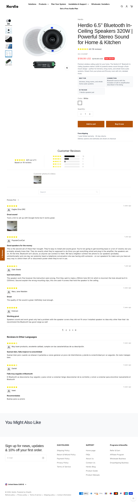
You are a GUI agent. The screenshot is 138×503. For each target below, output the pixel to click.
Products (42, 4)
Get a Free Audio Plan (69, 8)
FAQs (88, 454)
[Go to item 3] (8, 39)
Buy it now (119, 124)
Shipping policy (49, 495)
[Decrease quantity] (81, 114)
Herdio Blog (91, 467)
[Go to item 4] (8, 46)
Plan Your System (58, 4)
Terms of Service (64, 467)
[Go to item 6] (8, 62)
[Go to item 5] (8, 54)
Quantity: (81, 109)
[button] (83, 49)
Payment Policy (63, 458)
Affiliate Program (117, 454)
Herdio (80, 19)
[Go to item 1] (8, 22)
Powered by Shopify (24, 492)
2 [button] (66, 330)
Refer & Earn (115, 450)
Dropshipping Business (119, 463)
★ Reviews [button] (2, 254)
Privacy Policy (62, 463)
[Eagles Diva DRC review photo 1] (12, 226)
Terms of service (35, 495)
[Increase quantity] (90, 114)
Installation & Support (78, 4)
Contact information (64, 495)
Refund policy (10, 495)
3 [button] (69, 330)
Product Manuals (93, 475)
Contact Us (90, 463)
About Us (90, 458)
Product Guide (92, 471)
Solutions (32, 4)
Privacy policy (22, 495)
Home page (90, 450)
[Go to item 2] (8, 30)
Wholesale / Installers (100, 4)
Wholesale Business (118, 458)
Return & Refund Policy (66, 454)
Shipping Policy (63, 450)
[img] (12, 206)
